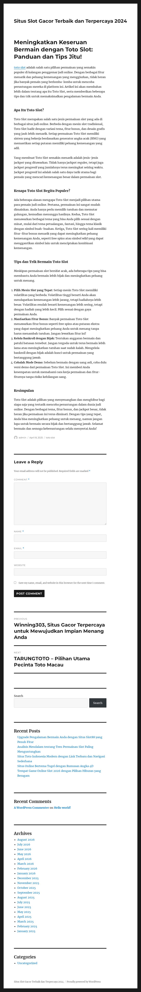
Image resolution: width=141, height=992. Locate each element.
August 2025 (26, 897)
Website (20, 565)
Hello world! (62, 807)
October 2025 (26, 887)
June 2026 (24, 849)
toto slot (20, 67)
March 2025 (25, 921)
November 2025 (28, 883)
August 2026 (26, 839)
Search (18, 696)
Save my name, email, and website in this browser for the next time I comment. (62, 582)
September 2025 (28, 892)
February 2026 (27, 868)
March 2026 (25, 863)
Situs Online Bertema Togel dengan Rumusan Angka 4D (55, 766)
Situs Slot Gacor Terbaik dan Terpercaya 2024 (70, 21)
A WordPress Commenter (31, 807)
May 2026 (24, 854)
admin (22, 437)
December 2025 (28, 878)
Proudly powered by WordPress (84, 981)
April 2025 (24, 916)
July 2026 (23, 844)
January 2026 (26, 873)
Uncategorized (27, 963)
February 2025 (27, 926)
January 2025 (26, 931)
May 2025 (24, 912)
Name (19, 531)
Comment (22, 479)
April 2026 (24, 859)
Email (19, 548)
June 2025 (24, 907)
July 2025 (23, 902)
